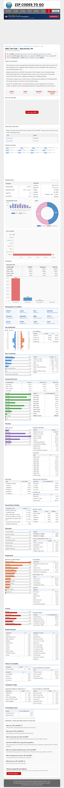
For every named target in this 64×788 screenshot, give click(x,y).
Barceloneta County (41, 54)
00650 (33, 148)
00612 (7, 150)
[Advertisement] (32, 32)
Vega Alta (37, 152)
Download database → (14, 773)
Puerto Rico (30, 54)
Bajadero (24, 149)
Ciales (36, 149)
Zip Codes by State (16, 11)
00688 (45, 148)
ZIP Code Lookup (43, 11)
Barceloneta (23, 54)
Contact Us (33, 784)
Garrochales (12, 147)
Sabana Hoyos (51, 147)
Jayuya (49, 152)
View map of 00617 (32, 112)
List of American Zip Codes (8, 11)
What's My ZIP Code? (36, 11)
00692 (32, 152)
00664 (45, 152)
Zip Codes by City (29, 11)
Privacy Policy (39, 784)
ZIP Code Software (18, 781)
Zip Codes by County (22, 11)
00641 (19, 152)
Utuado (23, 152)
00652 (7, 148)
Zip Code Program (25, 784)
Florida (37, 147)
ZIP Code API (49, 11)
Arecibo (11, 149)
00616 (19, 150)
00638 (32, 150)
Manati (25, 147)
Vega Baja (49, 149)
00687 (7, 152)
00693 (44, 150)
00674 (21, 148)
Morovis (12, 152)
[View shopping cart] (55, 11)
